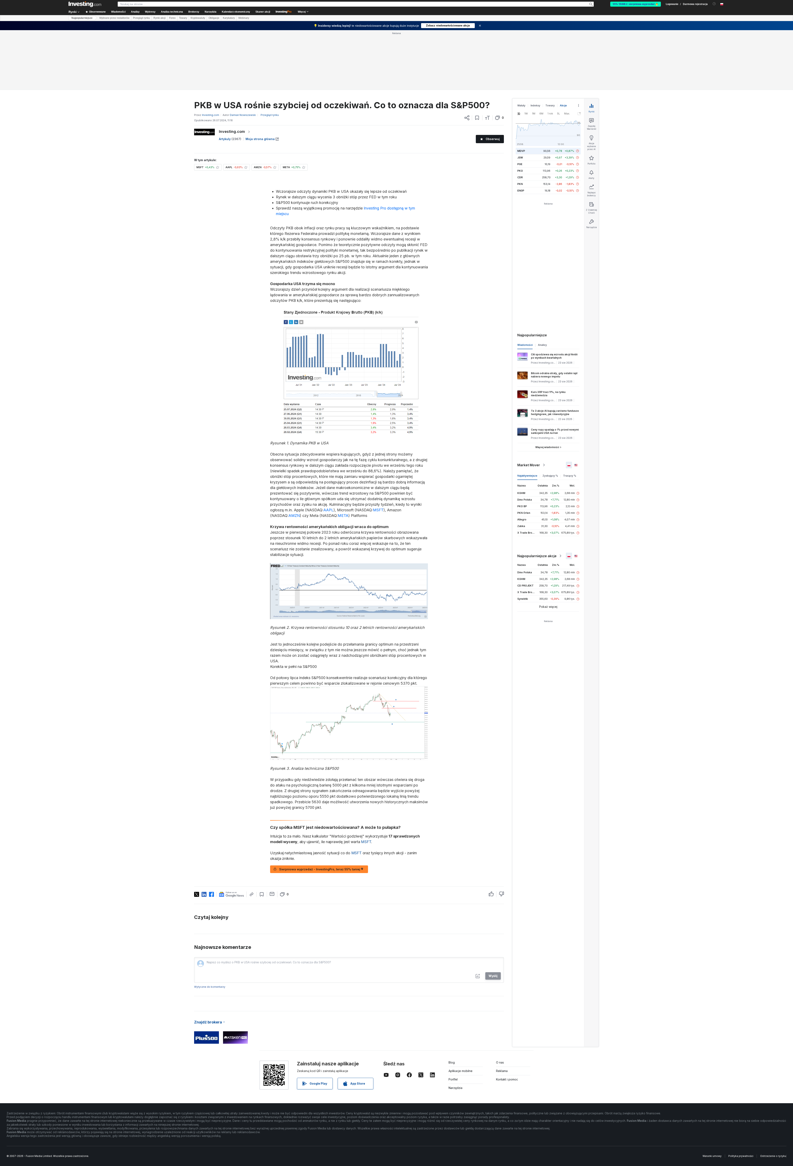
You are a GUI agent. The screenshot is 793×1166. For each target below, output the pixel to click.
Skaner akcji (262, 11)
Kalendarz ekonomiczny (236, 11)
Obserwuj (493, 139)
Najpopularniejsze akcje (537, 556)
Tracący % (569, 475)
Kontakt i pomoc (507, 1079)
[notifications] (714, 4)
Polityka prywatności (740, 1156)
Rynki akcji (159, 18)
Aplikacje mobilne (460, 1071)
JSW (520, 157)
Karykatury (229, 18)
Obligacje (214, 18)
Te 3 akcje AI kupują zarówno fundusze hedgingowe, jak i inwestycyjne (555, 412)
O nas (500, 1062)
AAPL (328, 510)
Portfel (453, 1079)
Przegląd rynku (141, 18)
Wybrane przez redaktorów (114, 18)
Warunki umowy (712, 1156)
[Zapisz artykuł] (477, 117)
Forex (172, 18)
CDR (520, 177)
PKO (520, 170)
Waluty (521, 105)
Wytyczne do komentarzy (209, 986)
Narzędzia (455, 1088)
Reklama (502, 1071)
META (343, 515)
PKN (520, 184)
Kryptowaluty (198, 18)
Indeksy (535, 105)
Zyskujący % (550, 475)
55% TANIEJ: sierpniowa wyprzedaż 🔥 (635, 4)
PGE (519, 164)
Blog (452, 1062)
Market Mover (528, 465)
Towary (183, 18)
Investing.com (232, 131)
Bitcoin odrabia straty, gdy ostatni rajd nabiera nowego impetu (554, 375)
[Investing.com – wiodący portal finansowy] (85, 4)
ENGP (520, 190)
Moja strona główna (260, 139)
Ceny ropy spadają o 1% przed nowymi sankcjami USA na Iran (555, 431)
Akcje (563, 105)
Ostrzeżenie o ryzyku (773, 1156)
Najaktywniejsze (527, 475)
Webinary (243, 18)
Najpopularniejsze (82, 18)
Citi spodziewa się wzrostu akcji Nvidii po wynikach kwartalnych (554, 356)
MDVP (521, 150)
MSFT (378, 510)
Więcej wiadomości (547, 447)
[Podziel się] (466, 117)
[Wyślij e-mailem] (272, 893)
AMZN (294, 515)
